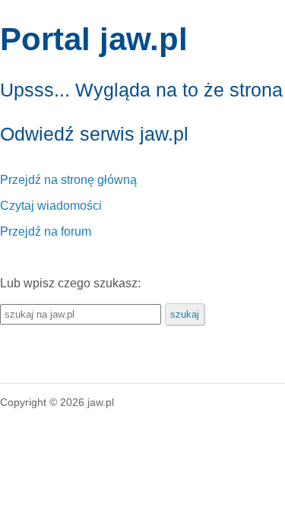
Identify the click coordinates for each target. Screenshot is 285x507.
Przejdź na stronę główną (68, 179)
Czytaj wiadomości (51, 205)
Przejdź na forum (45, 231)
